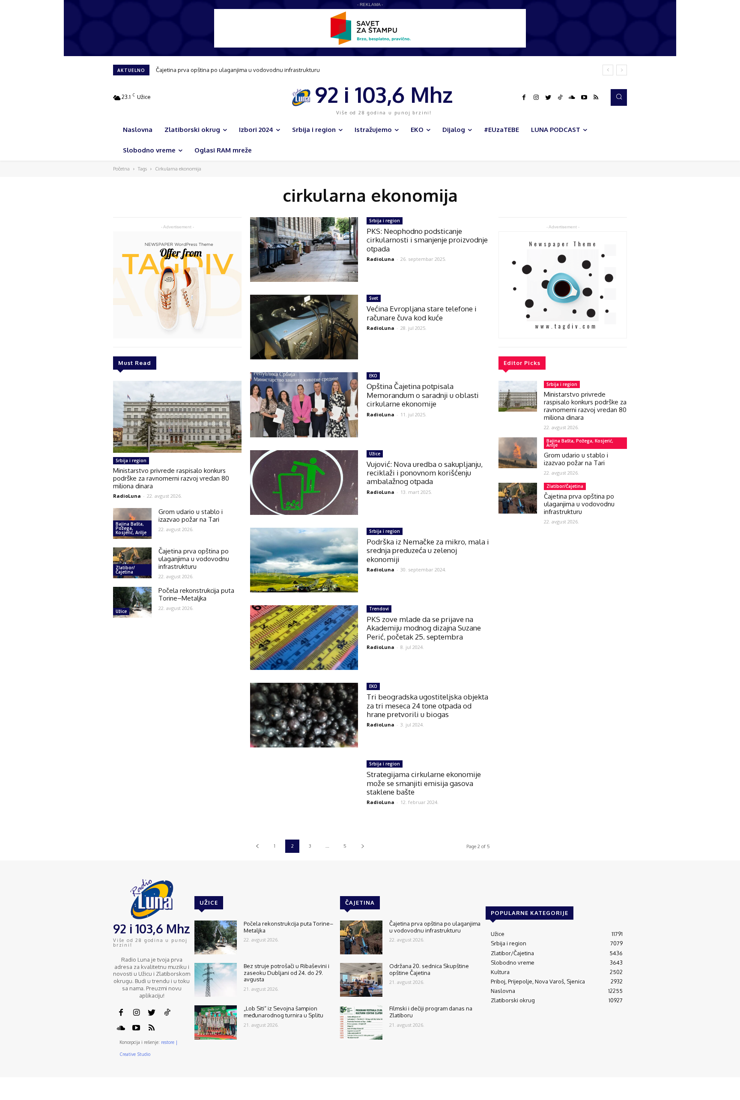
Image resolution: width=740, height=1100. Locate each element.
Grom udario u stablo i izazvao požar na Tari (190, 515)
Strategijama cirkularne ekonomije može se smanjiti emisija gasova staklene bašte (424, 783)
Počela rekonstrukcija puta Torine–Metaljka (214, 69)
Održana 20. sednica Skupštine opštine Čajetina (429, 969)
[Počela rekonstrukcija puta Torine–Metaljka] (132, 602)
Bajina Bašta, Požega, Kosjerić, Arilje (131, 528)
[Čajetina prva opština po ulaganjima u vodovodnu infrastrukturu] (132, 562)
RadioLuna (127, 496)
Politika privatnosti (569, 1093)
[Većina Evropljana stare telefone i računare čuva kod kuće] (304, 327)
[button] (619, 97)
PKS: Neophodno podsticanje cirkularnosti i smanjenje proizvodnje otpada (427, 240)
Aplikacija (611, 1093)
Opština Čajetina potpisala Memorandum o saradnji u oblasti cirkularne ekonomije (423, 395)
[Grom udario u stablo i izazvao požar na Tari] (517, 452)
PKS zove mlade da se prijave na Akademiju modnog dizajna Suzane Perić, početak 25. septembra (424, 628)
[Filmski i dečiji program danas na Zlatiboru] (361, 1022)
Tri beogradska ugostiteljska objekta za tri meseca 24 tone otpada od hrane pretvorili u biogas (427, 705)
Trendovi (379, 609)
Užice (121, 611)
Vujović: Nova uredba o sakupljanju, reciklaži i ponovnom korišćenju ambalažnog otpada (425, 473)
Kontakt (494, 1093)
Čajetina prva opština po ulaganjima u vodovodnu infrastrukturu (193, 559)
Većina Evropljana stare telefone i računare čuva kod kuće (422, 313)
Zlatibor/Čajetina (125, 570)
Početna (121, 169)
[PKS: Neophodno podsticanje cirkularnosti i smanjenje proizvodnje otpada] (304, 249)
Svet (373, 298)
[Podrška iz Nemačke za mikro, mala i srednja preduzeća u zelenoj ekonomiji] (304, 560)
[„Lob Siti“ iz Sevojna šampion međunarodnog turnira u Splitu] (215, 1022)
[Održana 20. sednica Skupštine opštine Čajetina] (361, 980)
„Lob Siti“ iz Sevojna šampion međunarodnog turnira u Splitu (283, 1012)
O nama (467, 1093)
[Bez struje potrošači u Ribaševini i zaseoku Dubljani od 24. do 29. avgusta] (215, 980)
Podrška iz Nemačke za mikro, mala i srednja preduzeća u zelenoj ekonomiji (428, 550)
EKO (373, 376)
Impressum (524, 1093)
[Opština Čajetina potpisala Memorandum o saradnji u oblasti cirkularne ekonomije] (304, 404)
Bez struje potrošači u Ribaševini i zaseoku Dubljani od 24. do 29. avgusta (286, 972)
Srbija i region (131, 460)
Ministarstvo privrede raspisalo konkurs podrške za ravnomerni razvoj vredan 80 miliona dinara (171, 478)
